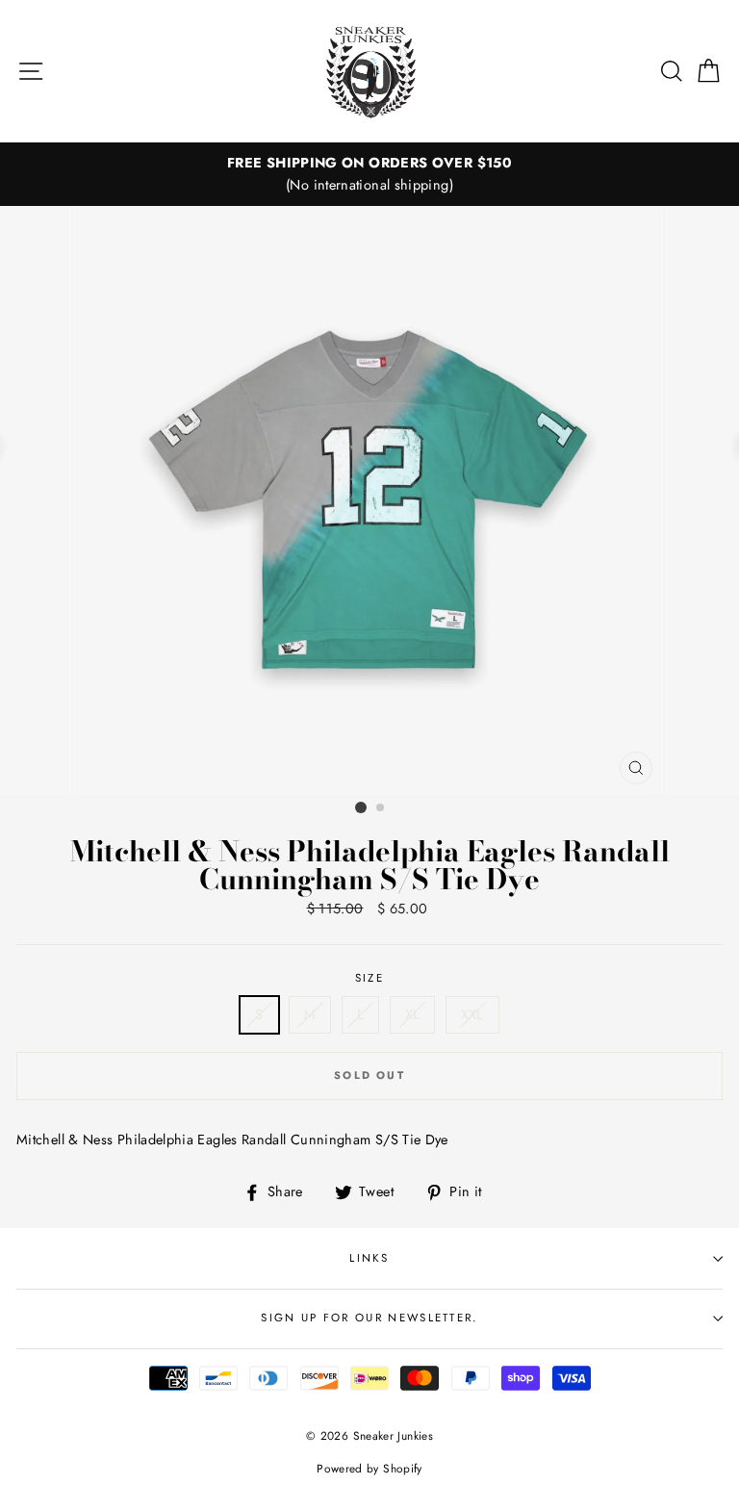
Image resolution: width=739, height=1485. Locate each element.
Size (369, 978)
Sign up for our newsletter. (369, 1317)
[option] (369, 174)
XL (412, 1014)
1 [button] (361, 807)
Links (369, 1258)
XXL (472, 1014)
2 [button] (381, 808)
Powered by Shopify (369, 1468)
